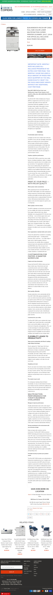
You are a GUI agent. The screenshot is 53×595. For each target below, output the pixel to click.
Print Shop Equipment (44, 12)
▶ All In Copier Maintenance (22, 6)
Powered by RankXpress (47, 588)
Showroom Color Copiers (37, 508)
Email (30, 517)
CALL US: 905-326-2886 (11, 579)
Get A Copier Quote (30, 14)
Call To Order (39, 50)
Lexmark (35, 573)
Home (23, 12)
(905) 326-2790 (45, 504)
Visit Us (30, 494)
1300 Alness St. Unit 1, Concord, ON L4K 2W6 (11, 581)
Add (48, 514)
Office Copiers (31, 12)
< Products (3, 24)
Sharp (35, 575)
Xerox (35, 571)
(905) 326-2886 (46, 1)
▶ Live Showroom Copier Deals (39, 6)
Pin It (43, 514)
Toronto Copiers (7, 588)
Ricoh (28, 42)
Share (37, 514)
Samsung (36, 567)
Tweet (30, 514)
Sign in (50, 6)
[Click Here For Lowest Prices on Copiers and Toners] (26, 19)
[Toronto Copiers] (7, 8)
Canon (35, 565)
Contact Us (41, 14)
